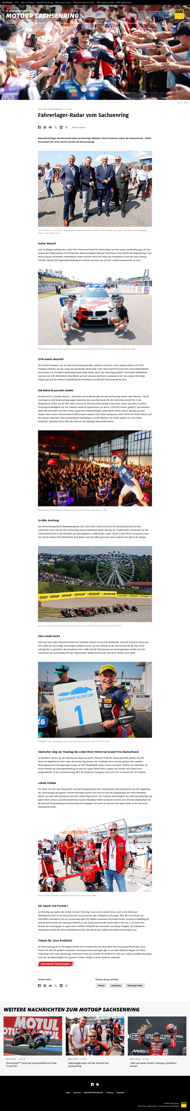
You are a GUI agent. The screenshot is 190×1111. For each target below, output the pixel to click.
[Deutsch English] (166, 11)
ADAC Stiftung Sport (124, 2)
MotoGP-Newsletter (93, 1092)
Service (143, 11)
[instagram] (97, 1085)
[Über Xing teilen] (66, 127)
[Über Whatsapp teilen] (44, 127)
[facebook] (92, 1085)
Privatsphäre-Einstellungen (168, 1106)
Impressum (142, 1106)
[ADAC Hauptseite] (177, 14)
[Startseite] (82, 17)
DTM (16, 2)
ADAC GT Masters (27, 2)
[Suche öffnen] (162, 23)
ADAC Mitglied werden (105, 2)
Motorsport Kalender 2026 (84, 2)
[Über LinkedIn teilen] (61, 127)
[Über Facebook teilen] (39, 127)
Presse (150, 11)
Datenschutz (152, 1106)
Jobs (136, 11)
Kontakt (158, 11)
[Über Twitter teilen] (55, 127)
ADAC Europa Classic (63, 2)
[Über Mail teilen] (50, 127)
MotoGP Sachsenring (45, 2)
